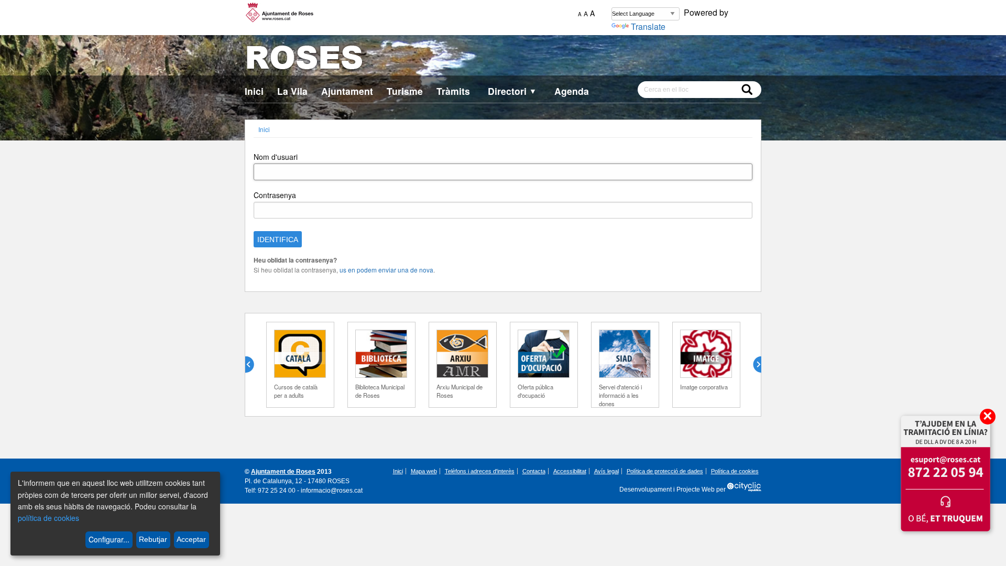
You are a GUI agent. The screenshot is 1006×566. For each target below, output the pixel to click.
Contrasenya (275, 195)
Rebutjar (153, 539)
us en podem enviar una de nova (386, 269)
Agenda (571, 90)
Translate (648, 26)
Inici (254, 90)
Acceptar (191, 539)
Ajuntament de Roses (283, 471)
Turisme (405, 90)
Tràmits (453, 90)
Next (753, 364)
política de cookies (48, 518)
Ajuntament (347, 90)
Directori (512, 90)
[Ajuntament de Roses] (503, 59)
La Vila (292, 90)
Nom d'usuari (276, 156)
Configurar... (109, 539)
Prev (253, 364)
